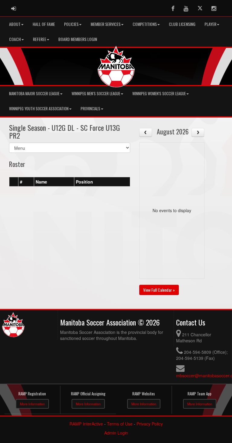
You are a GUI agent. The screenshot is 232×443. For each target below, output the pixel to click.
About (15, 24)
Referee (39, 39)
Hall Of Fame (44, 24)
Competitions (145, 24)
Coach (15, 39)
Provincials (90, 109)
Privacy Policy (150, 424)
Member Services (106, 24)
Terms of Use (120, 424)
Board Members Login (77, 39)
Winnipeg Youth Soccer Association (39, 109)
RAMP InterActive (86, 424)
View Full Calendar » (159, 290)
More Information (32, 403)
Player (210, 24)
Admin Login (116, 433)
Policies (71, 24)
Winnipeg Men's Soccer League (96, 93)
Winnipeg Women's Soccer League (159, 93)
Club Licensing (182, 24)
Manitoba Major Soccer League (34, 93)
